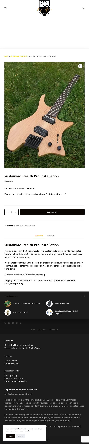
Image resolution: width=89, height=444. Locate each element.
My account (53, 330)
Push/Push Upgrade (21, 312)
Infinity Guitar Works (31, 348)
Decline (20, 436)
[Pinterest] (20, 323)
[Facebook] (5, 323)
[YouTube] (16, 323)
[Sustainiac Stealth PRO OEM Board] (7, 303)
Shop (33, 330)
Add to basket (52, 212)
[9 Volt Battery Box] (49, 303)
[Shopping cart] (84, 8)
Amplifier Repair (11, 364)
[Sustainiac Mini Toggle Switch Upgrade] (49, 312)
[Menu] (5, 8)
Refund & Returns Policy (15, 381)
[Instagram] (13, 323)
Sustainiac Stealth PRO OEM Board (26, 304)
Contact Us (42, 330)
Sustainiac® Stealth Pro (24, 226)
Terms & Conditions (13, 378)
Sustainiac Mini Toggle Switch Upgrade (66, 312)
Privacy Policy (10, 375)
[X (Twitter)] (9, 323)
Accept (10, 436)
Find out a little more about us (18, 345)
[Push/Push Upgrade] (7, 312)
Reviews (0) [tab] (50, 236)
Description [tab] (39, 236)
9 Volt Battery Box (62, 304)
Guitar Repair (10, 360)
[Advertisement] (44, 32)
